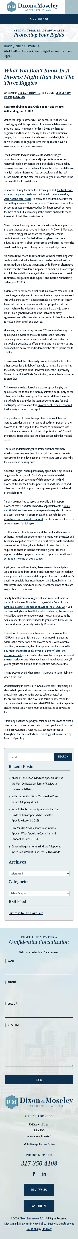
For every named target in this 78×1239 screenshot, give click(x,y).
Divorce (8, 97)
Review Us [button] (39, 1190)
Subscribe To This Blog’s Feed (26, 913)
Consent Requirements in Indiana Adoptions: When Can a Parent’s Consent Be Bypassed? (36, 849)
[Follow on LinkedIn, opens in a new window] (44, 1174)
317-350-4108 (40, 18)
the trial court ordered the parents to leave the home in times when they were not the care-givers (38, 194)
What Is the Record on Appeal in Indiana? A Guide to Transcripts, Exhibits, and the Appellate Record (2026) (35, 815)
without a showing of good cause (23, 558)
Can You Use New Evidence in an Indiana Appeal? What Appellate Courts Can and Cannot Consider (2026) (34, 833)
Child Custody (63, 93)
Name (11, 961)
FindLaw (47, 1229)
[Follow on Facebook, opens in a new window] (34, 1174)
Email (12, 1003)
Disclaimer (10, 1223)
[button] (71, 7)
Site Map (23, 1223)
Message (13, 1025)
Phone (12, 982)
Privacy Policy (38, 1223)
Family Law (19, 97)
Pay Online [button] (39, 1206)
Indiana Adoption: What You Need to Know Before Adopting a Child (35, 799)
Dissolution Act (13, 207)
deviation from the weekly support (23, 519)
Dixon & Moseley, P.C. (29, 93)
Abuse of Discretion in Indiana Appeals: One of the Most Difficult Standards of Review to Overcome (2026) (37, 783)
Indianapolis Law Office (41, 1144)
